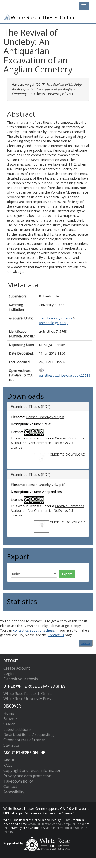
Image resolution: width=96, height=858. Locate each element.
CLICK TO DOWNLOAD (67, 454)
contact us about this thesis (34, 630)
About (8, 759)
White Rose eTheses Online (43, 17)
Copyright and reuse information (32, 770)
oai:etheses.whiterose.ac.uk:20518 (64, 375)
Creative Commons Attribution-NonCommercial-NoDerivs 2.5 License (47, 443)
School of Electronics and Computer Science (56, 824)
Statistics (11, 745)
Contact (10, 786)
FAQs (7, 765)
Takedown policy (18, 781)
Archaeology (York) (53, 323)
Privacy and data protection (27, 775)
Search (9, 724)
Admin (85, 643)
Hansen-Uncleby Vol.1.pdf (45, 417)
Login (8, 673)
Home (8, 713)
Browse (10, 718)
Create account (16, 668)
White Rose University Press (28, 698)
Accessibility (13, 791)
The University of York (55, 318)
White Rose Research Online (28, 693)
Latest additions (17, 729)
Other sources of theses (24, 739)
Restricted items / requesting (28, 734)
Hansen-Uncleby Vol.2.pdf (45, 484)
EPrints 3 (67, 820)
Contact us (56, 635)
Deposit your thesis (20, 678)
